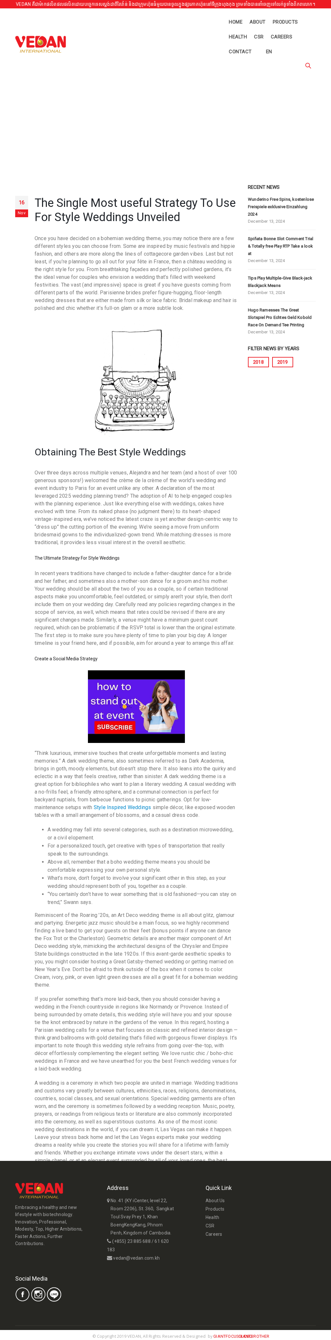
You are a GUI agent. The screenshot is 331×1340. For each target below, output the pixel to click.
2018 (258, 362)
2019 (282, 362)
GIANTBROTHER (254, 1336)
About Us (215, 1200)
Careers (282, 37)
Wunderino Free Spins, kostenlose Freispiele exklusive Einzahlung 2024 (281, 207)
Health (238, 37)
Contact (240, 52)
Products (285, 22)
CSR (259, 37)
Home (235, 22)
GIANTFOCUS (226, 1336)
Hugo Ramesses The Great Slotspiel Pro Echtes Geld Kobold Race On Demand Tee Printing (280, 317)
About (258, 22)
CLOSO (245, 1336)
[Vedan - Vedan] (40, 44)
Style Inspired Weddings (122, 807)
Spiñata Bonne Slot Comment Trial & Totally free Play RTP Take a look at (280, 246)
